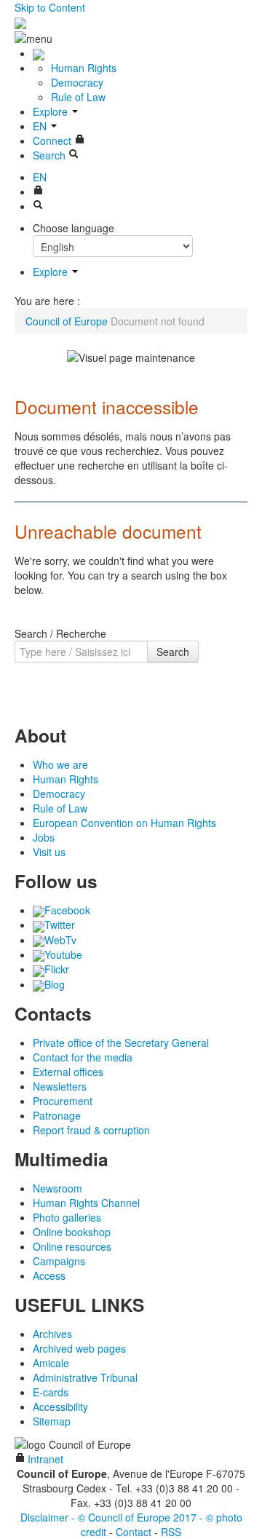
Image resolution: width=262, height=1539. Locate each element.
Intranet (44, 1459)
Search (172, 651)
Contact (133, 1531)
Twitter (59, 924)
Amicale (51, 1363)
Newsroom (57, 1188)
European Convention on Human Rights (124, 822)
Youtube (63, 954)
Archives (52, 1333)
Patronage (57, 1115)
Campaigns (59, 1261)
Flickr (56, 969)
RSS (171, 1531)
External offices (68, 1071)
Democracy (77, 82)
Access (49, 1275)
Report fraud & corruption (91, 1130)
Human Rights (83, 67)
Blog (54, 984)
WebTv (60, 940)
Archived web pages (79, 1348)
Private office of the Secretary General (121, 1042)
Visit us (49, 851)
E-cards (50, 1392)
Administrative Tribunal (85, 1377)
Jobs (44, 837)
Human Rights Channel (86, 1202)
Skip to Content (50, 7)
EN (41, 126)
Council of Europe (66, 321)
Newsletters (60, 1086)
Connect (53, 140)
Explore (52, 111)
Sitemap (52, 1421)
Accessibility (60, 1406)
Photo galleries (67, 1217)
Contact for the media (82, 1057)
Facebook (67, 910)
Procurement (62, 1100)
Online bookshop (72, 1232)
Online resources (72, 1246)
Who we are (60, 764)
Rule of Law (78, 97)
